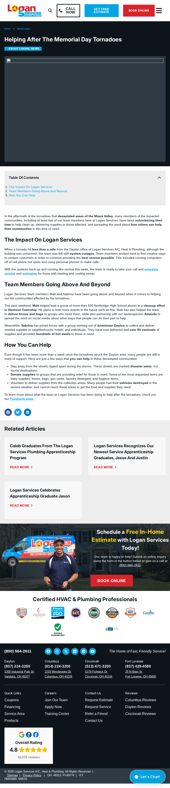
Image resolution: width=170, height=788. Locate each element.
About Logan (23, 28)
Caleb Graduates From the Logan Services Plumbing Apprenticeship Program (42, 451)
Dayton (9, 661)
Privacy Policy (32, 775)
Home (7, 28)
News (35, 48)
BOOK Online (111, 580)
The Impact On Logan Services (30, 187)
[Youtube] (92, 651)
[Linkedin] (74, 651)
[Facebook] (48, 651)
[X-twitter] (66, 651)
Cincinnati (92, 661)
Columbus (52, 661)
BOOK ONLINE (139, 10)
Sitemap (12, 775)
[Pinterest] (83, 651)
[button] (50, 10)
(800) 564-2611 (130, 565)
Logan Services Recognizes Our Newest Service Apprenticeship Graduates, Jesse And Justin (124, 451)
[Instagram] (57, 651)
